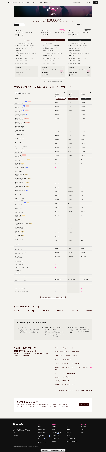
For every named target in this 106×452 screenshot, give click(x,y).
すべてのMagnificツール (42, 442)
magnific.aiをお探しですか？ (72, 441)
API (38, 439)
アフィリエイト (55, 440)
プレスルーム (69, 440)
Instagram (83, 428)
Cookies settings (55, 437)
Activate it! (59, 450)
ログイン (89, 2)
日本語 (16, 435)
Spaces (39, 426)
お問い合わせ (83, 405)
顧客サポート (83, 426)
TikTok (82, 432)
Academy (54, 426)
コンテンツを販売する (70, 438)
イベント (68, 435)
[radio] (16, 93)
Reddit (82, 437)
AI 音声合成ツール (41, 432)
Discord (82, 434)
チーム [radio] (21, 24)
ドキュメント (54, 428)
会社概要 (68, 428)
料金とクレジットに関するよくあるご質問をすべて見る (52, 297)
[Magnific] (18, 424)
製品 (39, 424)
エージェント (41, 438)
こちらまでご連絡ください (86, 390)
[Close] (63, 450)
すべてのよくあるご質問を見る (21, 355)
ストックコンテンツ (42, 434)
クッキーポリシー (55, 435)
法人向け (54, 441)
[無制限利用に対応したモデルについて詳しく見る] (63, 67)
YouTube (82, 429)
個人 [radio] (16, 24)
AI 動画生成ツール (41, 431)
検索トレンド (69, 432)
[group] (19, 24)
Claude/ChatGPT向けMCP (43, 436)
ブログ (67, 434)
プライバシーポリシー (56, 432)
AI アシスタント (41, 428)
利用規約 (54, 431)
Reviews (68, 429)
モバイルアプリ (41, 441)
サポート (54, 429)
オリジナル (55, 434)
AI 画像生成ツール (41, 429)
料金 (51, 2)
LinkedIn (82, 431)
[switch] (78, 24)
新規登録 (95, 2)
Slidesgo (68, 437)
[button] (16, 436)
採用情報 (68, 431)
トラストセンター (55, 438)
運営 (67, 424)
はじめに (54, 424)
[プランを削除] (65, 92)
